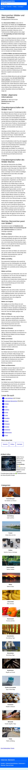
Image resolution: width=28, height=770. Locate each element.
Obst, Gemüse (10, 602)
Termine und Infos (10, 619)
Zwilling (7, 409)
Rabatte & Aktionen (10, 705)
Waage (7, 421)
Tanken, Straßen (10, 568)
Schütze (7, 426)
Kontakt (3, 763)
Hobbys (15, 6)
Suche (12, 748)
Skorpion (7, 424)
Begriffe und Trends (10, 671)
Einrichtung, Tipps (10, 654)
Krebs (6, 412)
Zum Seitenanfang (5, 748)
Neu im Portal (9, 765)
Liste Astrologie (9, 398)
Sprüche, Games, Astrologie (10, 551)
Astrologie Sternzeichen (11, 401)
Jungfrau (7, 418)
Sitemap (3, 765)
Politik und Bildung (10, 740)
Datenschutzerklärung (12, 763)
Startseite (9, 6)
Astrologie (20, 6)
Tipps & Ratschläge (10, 688)
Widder (7, 404)
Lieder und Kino (10, 517)
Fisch (6, 435)
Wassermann (8, 432)
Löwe (6, 415)
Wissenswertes (8, 1)
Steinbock (7, 429)
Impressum (22, 763)
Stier (6, 406)
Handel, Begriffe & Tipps (10, 722)
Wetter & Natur (10, 585)
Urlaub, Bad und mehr (10, 534)
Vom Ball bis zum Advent (10, 499)
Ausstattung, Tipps (10, 637)
